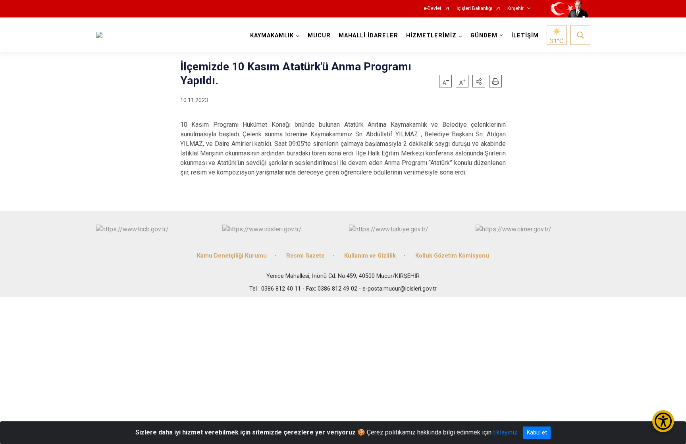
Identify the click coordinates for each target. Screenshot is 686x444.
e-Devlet (432, 8)
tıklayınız (505, 432)
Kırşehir (515, 8)
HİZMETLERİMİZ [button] (431, 35)
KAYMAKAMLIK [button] (272, 35)
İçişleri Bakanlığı (474, 8)
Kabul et (537, 432)
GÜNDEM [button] (483, 35)
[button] (478, 81)
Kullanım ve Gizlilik (370, 255)
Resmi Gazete (305, 255)
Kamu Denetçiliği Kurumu (232, 255)
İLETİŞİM (525, 35)
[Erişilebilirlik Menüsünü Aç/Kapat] (663, 421)
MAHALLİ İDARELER (368, 35)
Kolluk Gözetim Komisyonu (452, 255)
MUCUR (319, 35)
